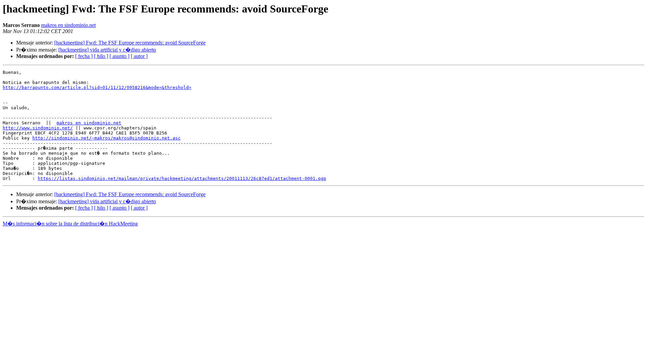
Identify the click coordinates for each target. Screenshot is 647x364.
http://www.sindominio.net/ (38, 127)
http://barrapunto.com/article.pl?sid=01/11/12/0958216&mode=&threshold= (97, 87)
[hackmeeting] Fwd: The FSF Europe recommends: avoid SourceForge (130, 43)
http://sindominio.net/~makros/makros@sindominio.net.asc (106, 138)
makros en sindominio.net (68, 25)
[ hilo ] (101, 56)
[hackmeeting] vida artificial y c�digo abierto (107, 50)
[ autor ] (139, 56)
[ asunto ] (119, 56)
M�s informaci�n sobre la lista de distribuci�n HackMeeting (70, 223)
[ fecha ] (84, 56)
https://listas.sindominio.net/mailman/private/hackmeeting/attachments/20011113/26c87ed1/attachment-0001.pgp (182, 178)
